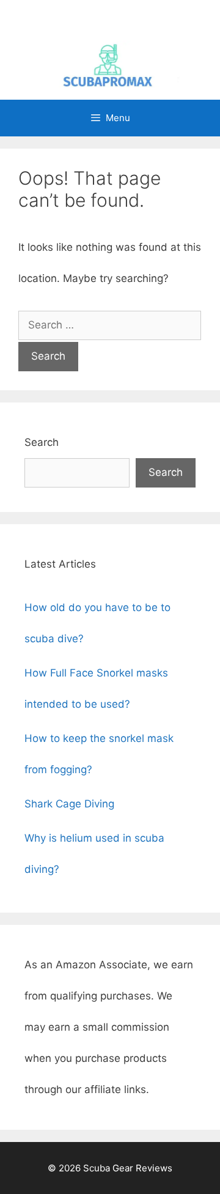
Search (41, 442)
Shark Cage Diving (69, 804)
